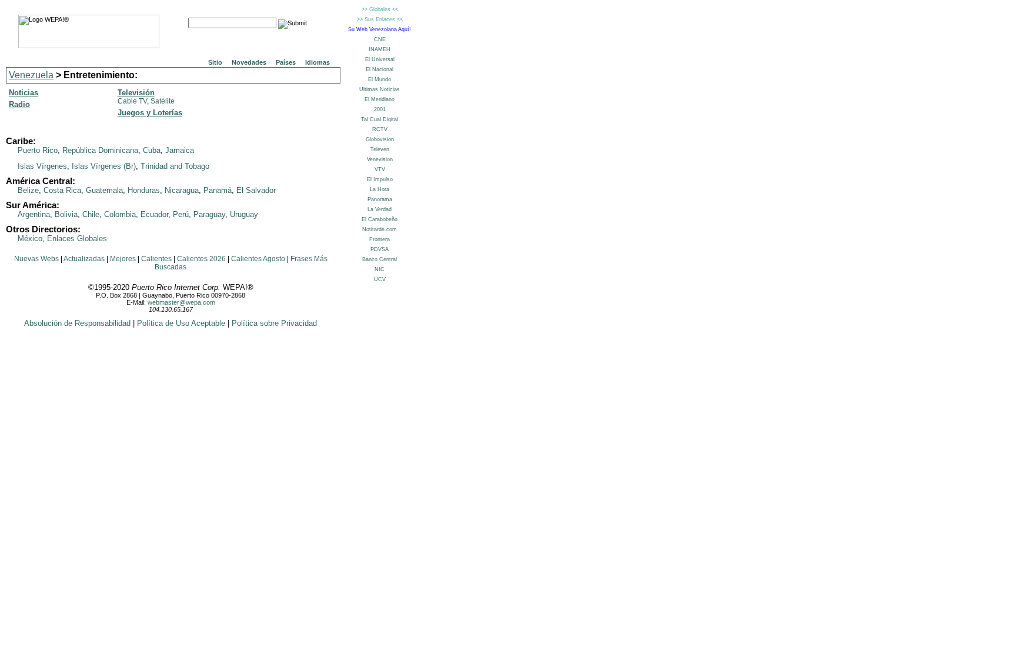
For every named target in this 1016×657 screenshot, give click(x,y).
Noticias (23, 92)
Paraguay (209, 214)
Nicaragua (182, 190)
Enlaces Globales (77, 238)
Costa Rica (62, 190)
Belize (28, 190)
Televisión (136, 92)
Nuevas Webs (36, 259)
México (30, 238)
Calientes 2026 (201, 259)
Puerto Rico (38, 150)
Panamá (217, 190)
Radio (19, 104)
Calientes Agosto (258, 259)
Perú (181, 214)
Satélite (163, 101)
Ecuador (154, 214)
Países (286, 62)
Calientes (156, 259)
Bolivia (66, 214)
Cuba (152, 150)
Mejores (123, 259)
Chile (90, 214)
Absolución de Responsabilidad (77, 323)
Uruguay (244, 214)
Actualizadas (84, 259)
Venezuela (31, 75)
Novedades (249, 62)
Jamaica (179, 150)
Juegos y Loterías (150, 112)
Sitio (215, 62)
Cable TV (132, 101)
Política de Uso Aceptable (181, 323)
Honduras (144, 190)
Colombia (120, 214)
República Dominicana (100, 150)
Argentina (34, 214)
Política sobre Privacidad (274, 323)
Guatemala (104, 190)
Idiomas (317, 62)
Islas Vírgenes (42, 166)
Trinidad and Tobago (175, 166)
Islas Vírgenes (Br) (104, 166)
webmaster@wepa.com (181, 302)
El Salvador (256, 190)
